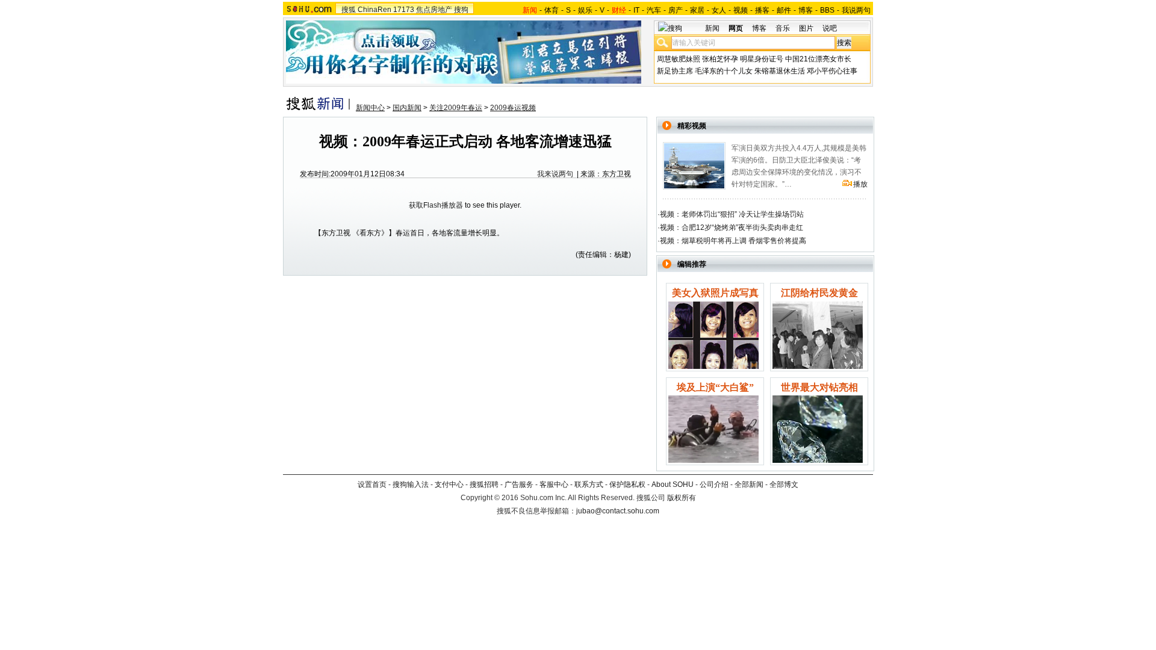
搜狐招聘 (484, 484)
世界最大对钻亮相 (819, 387)
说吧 (829, 28)
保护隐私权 (627, 484)
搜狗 (461, 9)
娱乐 (585, 10)
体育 (551, 10)
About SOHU (672, 484)
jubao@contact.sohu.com (617, 511)
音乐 (782, 28)
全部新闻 (749, 484)
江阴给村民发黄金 (819, 293)
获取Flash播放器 (436, 205)
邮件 (784, 10)
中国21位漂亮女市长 (818, 59)
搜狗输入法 (411, 484)
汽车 (654, 10)
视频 (740, 10)
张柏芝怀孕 (720, 59)
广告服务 (519, 484)
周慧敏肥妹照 (678, 59)
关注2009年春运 (455, 108)
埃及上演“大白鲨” (715, 387)
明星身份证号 (761, 59)
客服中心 (553, 484)
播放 (860, 184)
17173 (403, 9)
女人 (719, 10)
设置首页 (372, 484)
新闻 (712, 28)
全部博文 (783, 484)
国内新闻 (407, 108)
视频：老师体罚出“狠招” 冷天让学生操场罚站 (732, 214)
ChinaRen (374, 9)
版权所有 (681, 498)
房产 (675, 10)
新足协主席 (675, 71)
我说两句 (856, 10)
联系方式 (588, 484)
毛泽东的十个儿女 (724, 71)
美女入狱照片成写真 (715, 293)
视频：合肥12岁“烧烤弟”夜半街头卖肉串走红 (731, 227)
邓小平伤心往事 (832, 71)
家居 (697, 10)
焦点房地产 (434, 9)
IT (636, 10)
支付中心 (449, 484)
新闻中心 (370, 108)
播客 (762, 10)
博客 (805, 10)
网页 (736, 28)
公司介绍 (714, 484)
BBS (827, 10)
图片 (806, 28)
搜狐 (348, 9)
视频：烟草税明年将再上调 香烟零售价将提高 (733, 241)
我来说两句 (555, 174)
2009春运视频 (513, 108)
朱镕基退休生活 (779, 71)
